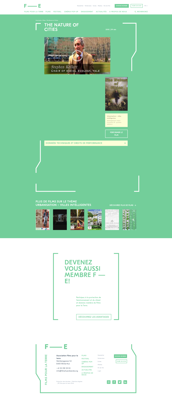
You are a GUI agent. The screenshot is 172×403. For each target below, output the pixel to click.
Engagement (87, 12)
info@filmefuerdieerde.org (67, 371)
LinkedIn (125, 382)
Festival (57, 12)
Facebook (114, 382)
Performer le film (116, 133)
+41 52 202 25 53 (63, 368)
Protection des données (63, 381)
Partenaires (88, 6)
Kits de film (107, 6)
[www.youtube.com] (77, 55)
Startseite (38, 20)
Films (48, 12)
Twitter (119, 382)
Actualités (101, 12)
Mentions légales (77, 381)
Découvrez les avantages (93, 317)
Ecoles (94, 6)
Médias (100, 6)
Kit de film (101, 368)
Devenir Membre (120, 356)
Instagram (108, 382)
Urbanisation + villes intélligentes (114, 117)
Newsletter (80, 6)
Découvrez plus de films (121, 205)
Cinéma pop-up (71, 12)
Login (99, 371)
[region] (121, 55)
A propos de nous (118, 12)
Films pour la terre (33, 12)
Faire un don (136, 6)
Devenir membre (121, 6)
